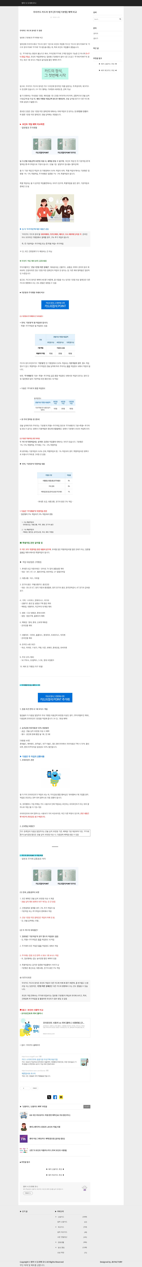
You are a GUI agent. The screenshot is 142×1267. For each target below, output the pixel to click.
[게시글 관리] (28, 1088)
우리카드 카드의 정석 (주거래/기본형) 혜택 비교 (55, 12)
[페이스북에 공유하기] (55, 1097)
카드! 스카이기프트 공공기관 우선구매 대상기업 (40, 1059)
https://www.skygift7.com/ (30, 1056)
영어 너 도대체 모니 (30, 1186)
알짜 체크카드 (72, 1232)
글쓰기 (95, 38)
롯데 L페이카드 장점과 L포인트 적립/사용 (44, 1127)
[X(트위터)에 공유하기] (49, 1097)
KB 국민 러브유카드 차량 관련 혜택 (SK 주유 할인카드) (49, 1115)
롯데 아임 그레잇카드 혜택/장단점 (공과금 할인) (47, 1139)
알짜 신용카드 (72, 1222)
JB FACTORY (116, 1262)
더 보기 (87, 1107)
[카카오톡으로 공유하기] (61, 1097)
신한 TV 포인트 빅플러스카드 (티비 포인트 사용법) (48, 1150)
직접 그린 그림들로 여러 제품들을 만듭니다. (36, 1076)
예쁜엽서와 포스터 (29, 1073)
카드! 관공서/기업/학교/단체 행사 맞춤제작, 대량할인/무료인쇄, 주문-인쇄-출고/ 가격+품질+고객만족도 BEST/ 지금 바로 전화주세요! (49, 1063)
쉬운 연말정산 (72, 1237)
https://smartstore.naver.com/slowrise (33, 1070)
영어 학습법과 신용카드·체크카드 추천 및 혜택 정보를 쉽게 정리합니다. (43, 1189)
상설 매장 (72, 1253)
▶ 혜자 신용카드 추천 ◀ (55, 1169)
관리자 (95, 33)
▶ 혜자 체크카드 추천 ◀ (55, 1175)
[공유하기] (26, 1088)
